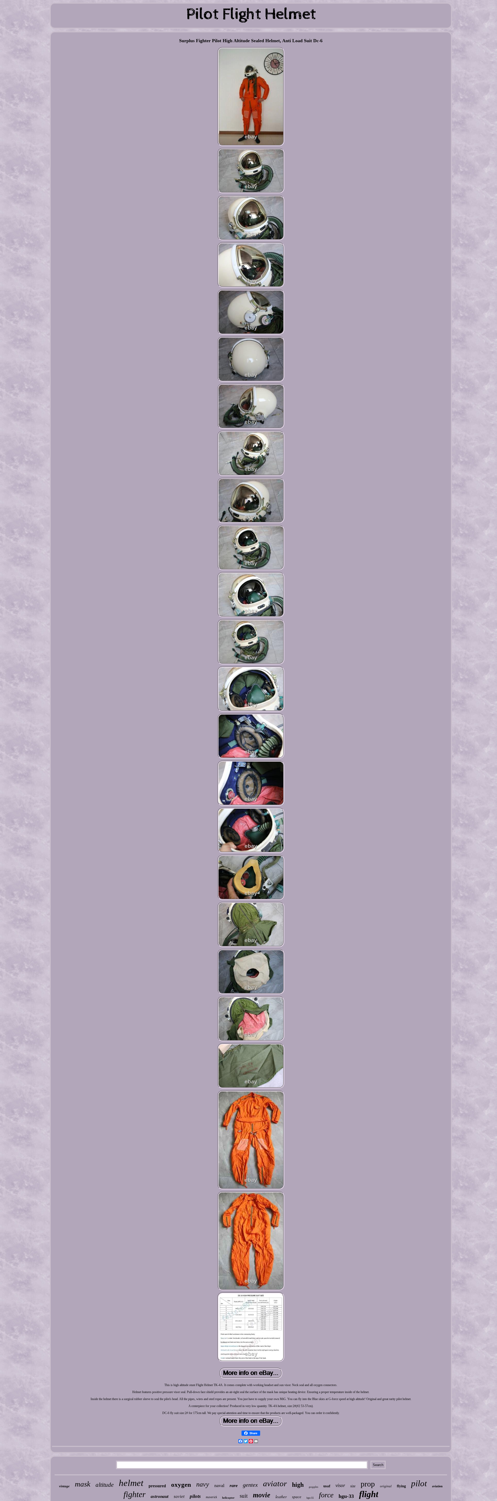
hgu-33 (346, 1496)
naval (219, 1485)
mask (82, 1484)
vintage (64, 1486)
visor (340, 1485)
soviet (179, 1496)
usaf (326, 1486)
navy (202, 1484)
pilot (419, 1483)
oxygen (181, 1484)
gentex (250, 1485)
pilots (195, 1496)
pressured (157, 1486)
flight (368, 1494)
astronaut (160, 1496)
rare (234, 1485)
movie (261, 1495)
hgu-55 (310, 1497)
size (352, 1486)
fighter (134, 1494)
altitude (105, 1485)
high (298, 1484)
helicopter (228, 1497)
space (296, 1497)
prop (368, 1484)
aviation (437, 1486)
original (386, 1486)
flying (401, 1486)
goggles (313, 1486)
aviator (275, 1483)
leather (281, 1496)
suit (244, 1496)
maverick (211, 1497)
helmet (131, 1483)
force (326, 1495)
